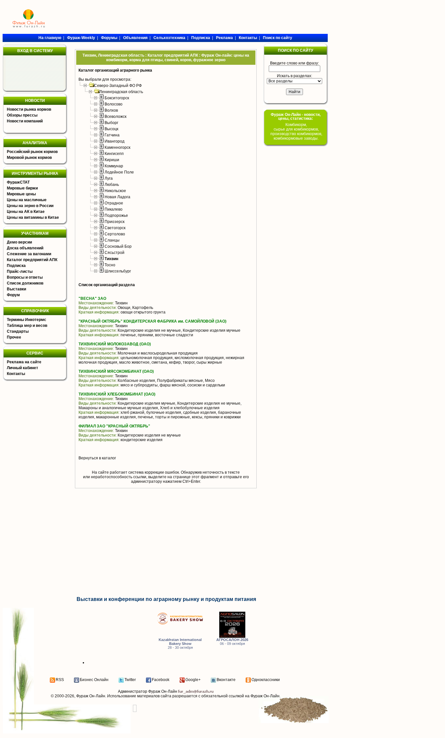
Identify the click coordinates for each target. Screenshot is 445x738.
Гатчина (112, 135)
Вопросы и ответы (25, 277)
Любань (112, 184)
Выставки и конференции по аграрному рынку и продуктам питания (166, 599)
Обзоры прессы (22, 115)
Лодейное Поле (119, 172)
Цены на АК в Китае (26, 211)
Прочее (14, 337)
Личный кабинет (22, 368)
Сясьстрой (114, 252)
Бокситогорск (117, 98)
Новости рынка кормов (29, 109)
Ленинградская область (121, 92)
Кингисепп (114, 153)
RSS (60, 679)
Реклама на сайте (24, 362)
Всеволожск (115, 116)
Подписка (16, 265)
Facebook (160, 679)
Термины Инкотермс (26, 319)
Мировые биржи (22, 188)
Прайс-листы (20, 271)
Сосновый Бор (118, 246)
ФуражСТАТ (18, 182)
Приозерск (114, 221)
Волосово (113, 104)
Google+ (193, 679)
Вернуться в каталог (97, 458)
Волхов (111, 110)
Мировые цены (21, 194)
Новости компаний (25, 121)
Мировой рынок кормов (29, 157)
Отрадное (114, 203)
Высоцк (111, 129)
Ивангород (114, 141)
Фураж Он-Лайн (90, 696)
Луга (109, 178)
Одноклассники (265, 679)
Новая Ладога (117, 197)
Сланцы (112, 240)
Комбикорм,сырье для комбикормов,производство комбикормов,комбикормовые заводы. (296, 131)
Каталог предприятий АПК (32, 260)
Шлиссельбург (118, 271)
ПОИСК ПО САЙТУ (295, 50)
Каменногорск (117, 147)
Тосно (110, 265)
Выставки (16, 289)
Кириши (112, 160)
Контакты (16, 373)
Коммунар (114, 166)
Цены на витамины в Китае (33, 217)
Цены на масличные (27, 200)
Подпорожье (116, 215)
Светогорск (115, 228)
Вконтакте (226, 679)
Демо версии (19, 242)
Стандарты (18, 331)
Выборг (111, 122)
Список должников (25, 283)
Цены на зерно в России (30, 205)
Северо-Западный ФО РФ (118, 85)
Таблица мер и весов (27, 325)
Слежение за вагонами (29, 254)
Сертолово (115, 234)
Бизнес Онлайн (94, 679)
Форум (13, 295)
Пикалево (113, 209)
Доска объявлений (25, 248)
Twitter (130, 679)
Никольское (115, 190)
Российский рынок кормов (32, 151)
